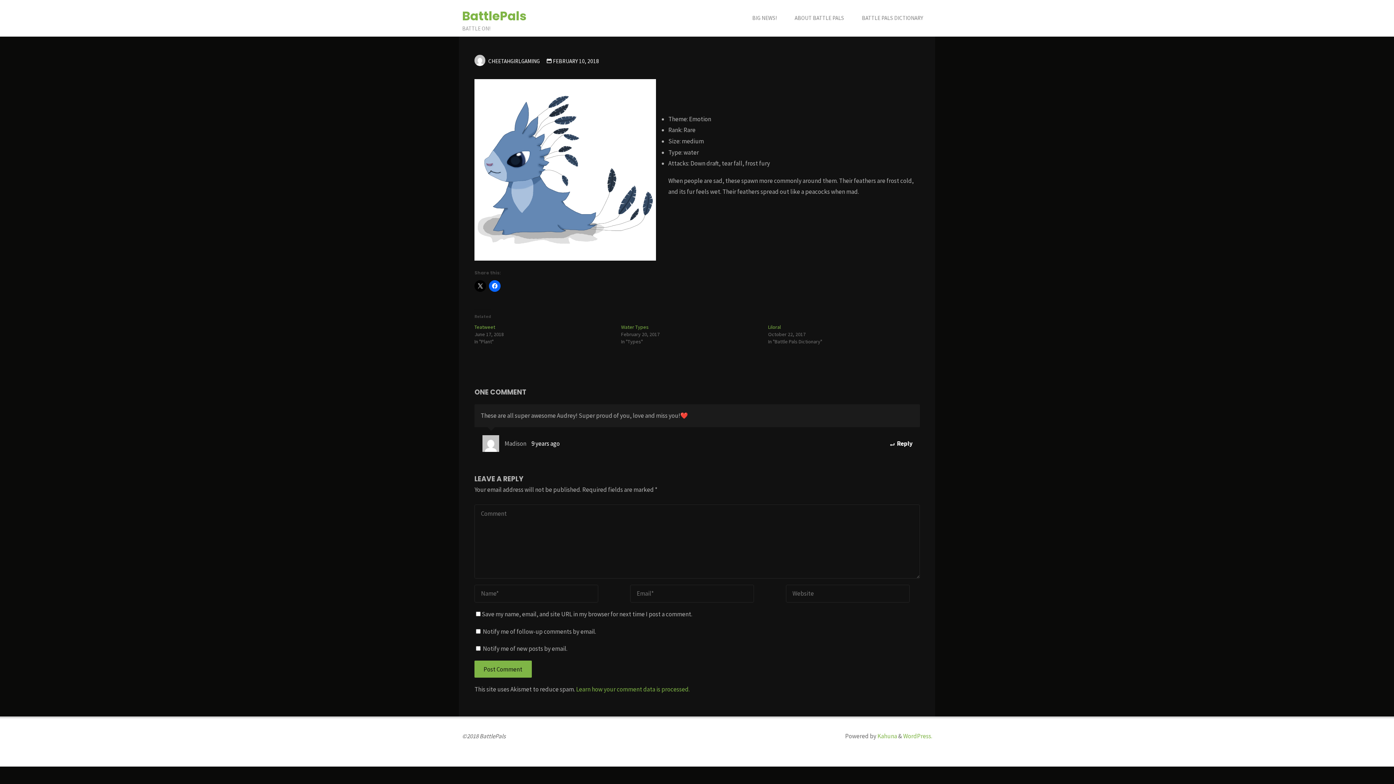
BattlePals (494, 16)
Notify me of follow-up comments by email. (539, 632)
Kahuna (886, 736)
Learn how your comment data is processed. (633, 689)
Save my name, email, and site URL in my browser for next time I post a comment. (587, 614)
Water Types (635, 327)
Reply (904, 444)
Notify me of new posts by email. (525, 649)
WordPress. (917, 736)
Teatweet (484, 327)
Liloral (774, 327)
